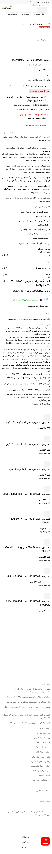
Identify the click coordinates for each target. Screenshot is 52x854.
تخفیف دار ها (25, 14)
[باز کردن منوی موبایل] (49, 7)
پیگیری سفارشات (39, 14)
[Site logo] (6, 7)
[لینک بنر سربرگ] (26, 427)
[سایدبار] (49, 832)
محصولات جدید (12, 14)
